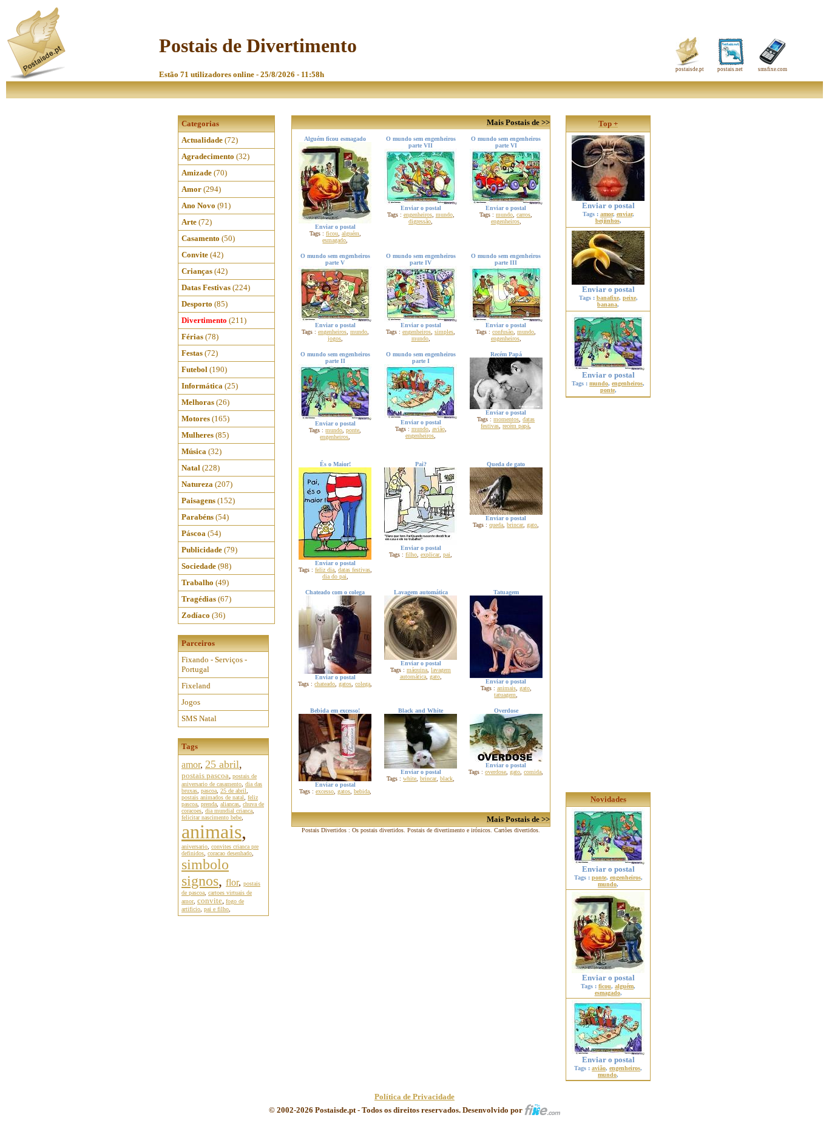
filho (411, 554)
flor (232, 882)
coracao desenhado (230, 853)
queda (496, 524)
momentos (506, 419)
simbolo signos (205, 873)
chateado (324, 683)
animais (211, 832)
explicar (430, 554)
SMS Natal (199, 718)
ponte (352, 430)
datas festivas (354, 569)
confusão (502, 331)
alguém (350, 233)
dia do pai (334, 576)
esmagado (334, 240)
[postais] (37, 76)
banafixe (608, 297)
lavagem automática (426, 673)
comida (532, 771)
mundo (444, 214)
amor (190, 764)
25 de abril (233, 790)
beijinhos (607, 220)
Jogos (190, 702)
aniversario (194, 846)
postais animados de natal (212, 797)
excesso (325, 791)
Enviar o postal (608, 205)
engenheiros (418, 214)
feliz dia (324, 569)
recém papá (515, 425)
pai (446, 554)
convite (209, 900)
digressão (419, 221)
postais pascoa (205, 775)
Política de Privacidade (414, 1096)
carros (523, 214)
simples (444, 331)
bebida (362, 791)
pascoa (209, 790)
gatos (345, 683)
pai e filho (216, 909)
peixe (629, 297)
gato (532, 524)
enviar (624, 214)
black (446, 778)
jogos (334, 338)
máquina (417, 670)
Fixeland (196, 685)
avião (438, 429)
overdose (495, 771)
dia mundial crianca (228, 810)
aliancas (229, 804)
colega (362, 683)
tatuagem (505, 694)
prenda (209, 804)
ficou (332, 233)
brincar (515, 524)
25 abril (222, 764)
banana (607, 304)
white (409, 778)
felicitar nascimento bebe (211, 817)
